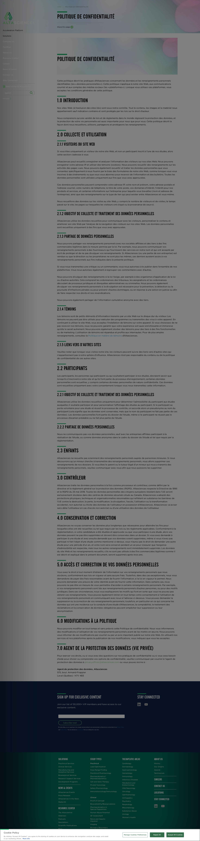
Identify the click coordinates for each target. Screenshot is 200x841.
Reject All (157, 835)
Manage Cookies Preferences (135, 835)
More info (26, 839)
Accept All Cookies (175, 835)
